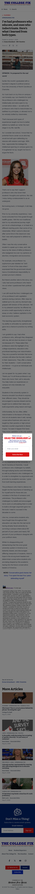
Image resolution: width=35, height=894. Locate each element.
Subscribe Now (17, 454)
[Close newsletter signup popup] (29, 436)
